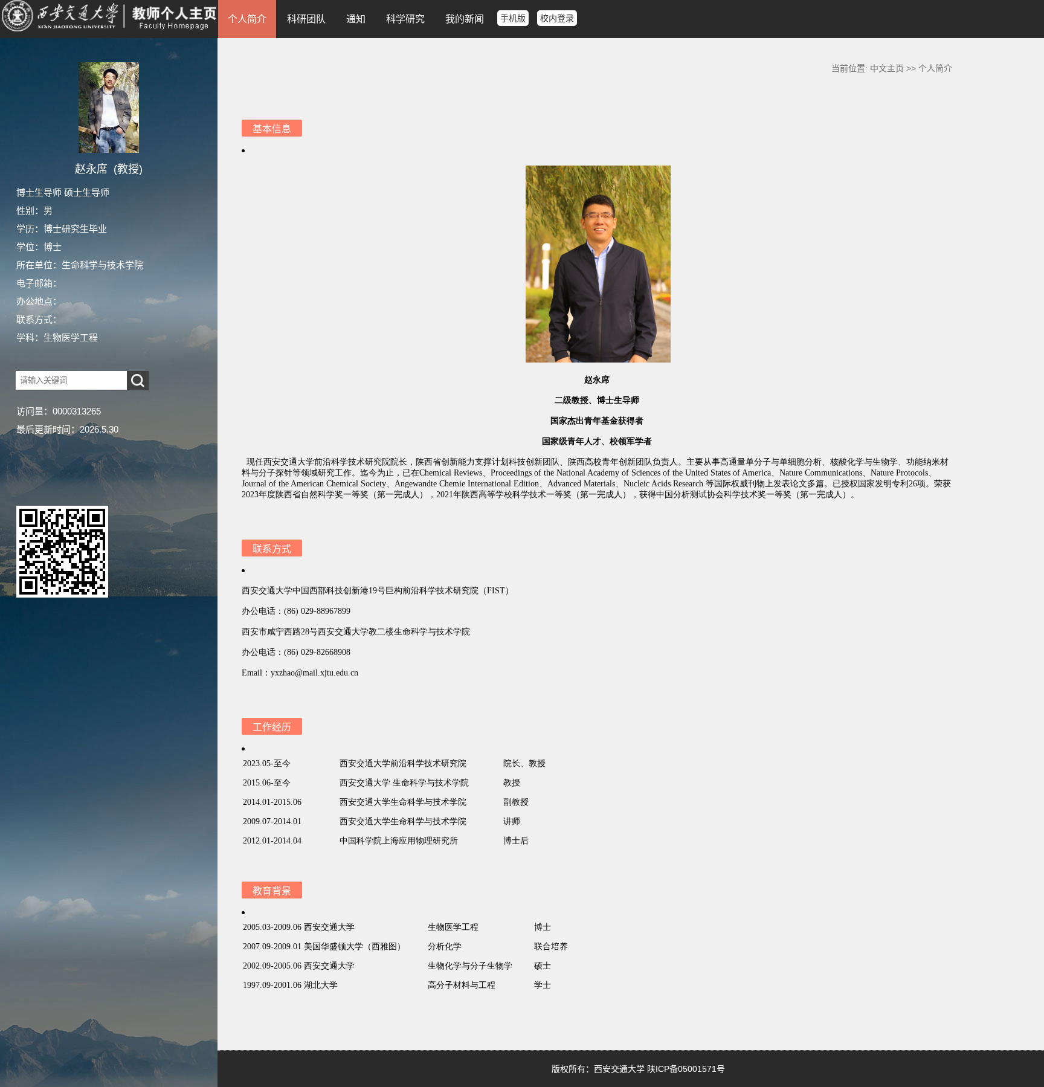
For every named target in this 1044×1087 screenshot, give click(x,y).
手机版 (513, 18)
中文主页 (887, 68)
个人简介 (247, 19)
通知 (356, 19)
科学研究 (405, 19)
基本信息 (272, 129)
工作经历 (272, 727)
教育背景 (272, 891)
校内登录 (557, 18)
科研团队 (306, 19)
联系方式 (272, 549)
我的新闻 (464, 19)
